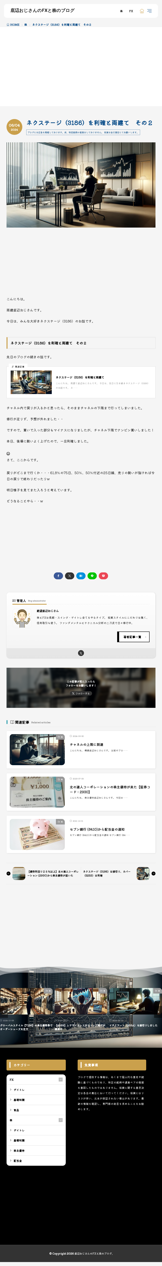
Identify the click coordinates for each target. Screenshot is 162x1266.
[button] (4, 1012)
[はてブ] (81, 575)
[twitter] (69, 575)
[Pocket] (103, 575)
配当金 (18, 1161)
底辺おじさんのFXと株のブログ (42, 11)
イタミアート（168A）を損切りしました (79, 1025)
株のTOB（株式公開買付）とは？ (128, 1025)
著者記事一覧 (132, 637)
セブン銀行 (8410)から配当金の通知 (97, 829)
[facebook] (58, 575)
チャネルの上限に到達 (86, 744)
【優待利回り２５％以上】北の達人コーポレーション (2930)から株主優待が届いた (53, 873)
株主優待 (19, 1151)
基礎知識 (156, 990)
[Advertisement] (41, 66)
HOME (14, 24)
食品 (16, 1110)
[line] (92, 575)
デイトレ (19, 1090)
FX (131, 11)
